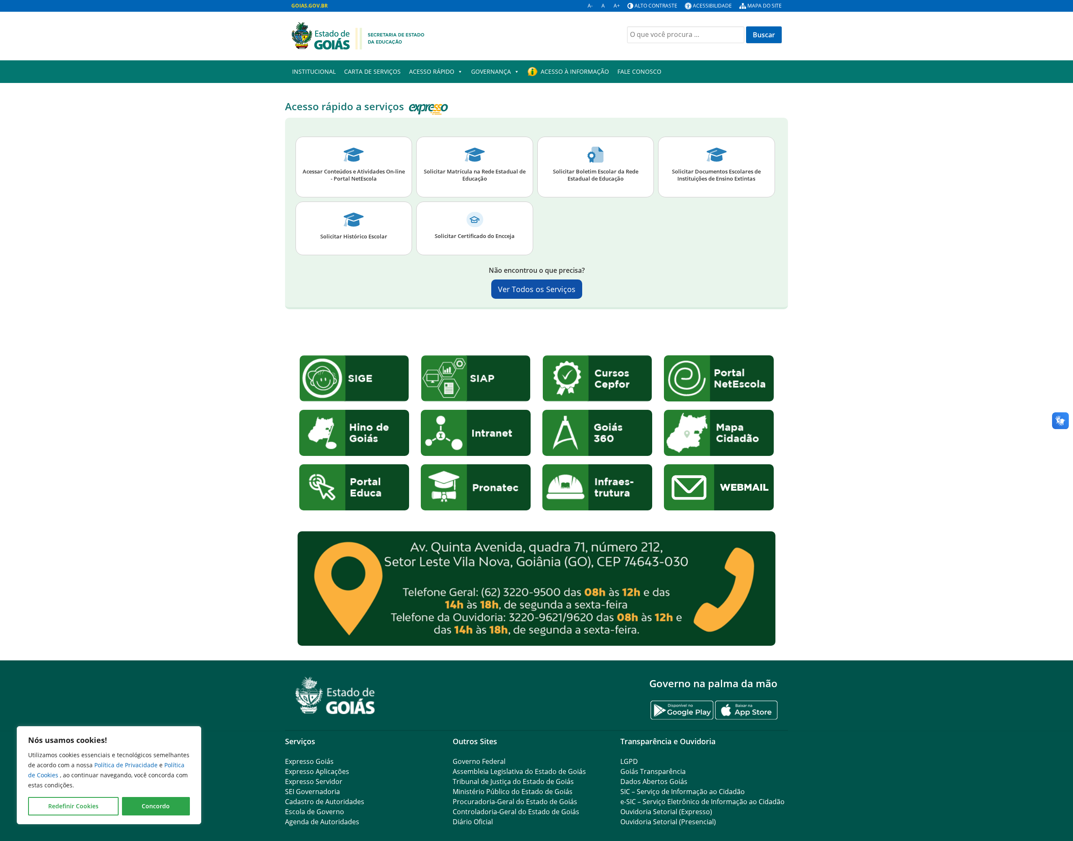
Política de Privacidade (126, 765)
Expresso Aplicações (317, 771)
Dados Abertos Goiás (653, 781)
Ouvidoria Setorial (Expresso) (666, 811)
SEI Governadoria (312, 791)
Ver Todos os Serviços (536, 289)
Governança (491, 71)
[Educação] (358, 35)
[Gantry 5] (335, 695)
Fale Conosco (639, 71)
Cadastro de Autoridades (324, 801)
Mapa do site (764, 5)
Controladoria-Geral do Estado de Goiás (516, 811)
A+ (617, 5)
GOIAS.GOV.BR (309, 5)
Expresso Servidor (313, 781)
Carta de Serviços (372, 71)
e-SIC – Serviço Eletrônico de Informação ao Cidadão (702, 801)
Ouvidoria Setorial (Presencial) (668, 821)
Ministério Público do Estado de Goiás (513, 791)
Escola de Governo (314, 811)
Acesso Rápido (431, 71)
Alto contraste (656, 5)
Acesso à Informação (575, 71)
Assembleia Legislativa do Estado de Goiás (519, 771)
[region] (109, 775)
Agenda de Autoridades (322, 821)
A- (590, 5)
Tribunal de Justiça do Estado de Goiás (513, 781)
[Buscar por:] (685, 34)
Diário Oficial (473, 821)
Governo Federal (479, 761)
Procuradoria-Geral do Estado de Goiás (515, 801)
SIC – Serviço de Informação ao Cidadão (682, 791)
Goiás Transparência (653, 771)
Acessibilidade (712, 5)
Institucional (314, 71)
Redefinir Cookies (73, 806)
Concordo (156, 806)
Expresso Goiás (309, 761)
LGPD (629, 761)
